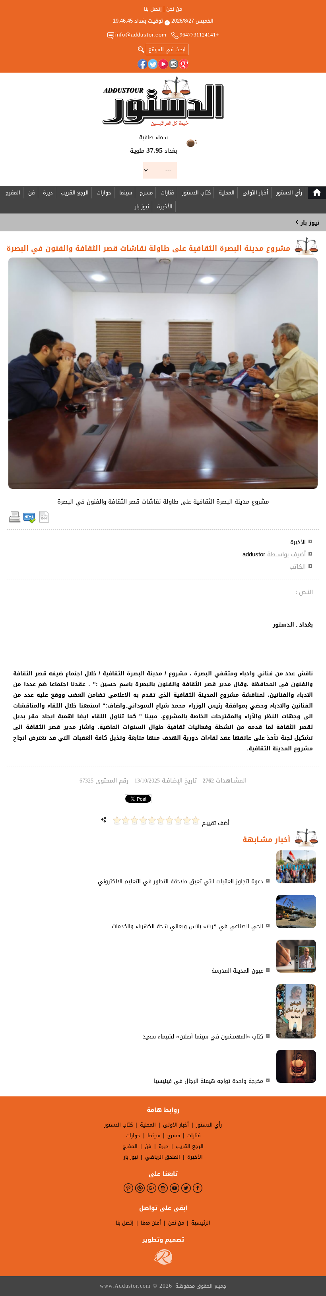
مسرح (146, 193)
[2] (186, 820)
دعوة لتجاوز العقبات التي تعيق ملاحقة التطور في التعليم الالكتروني (180, 881)
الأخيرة (165, 207)
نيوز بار (142, 207)
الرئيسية (200, 1223)
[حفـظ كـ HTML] (29, 521)
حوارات (104, 193)
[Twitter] (152, 64)
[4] (169, 820)
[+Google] (183, 64)
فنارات (167, 193)
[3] (178, 820)
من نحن (174, 9)
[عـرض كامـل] (296, 881)
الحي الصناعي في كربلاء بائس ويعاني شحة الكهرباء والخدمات (187, 926)
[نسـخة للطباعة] (14, 521)
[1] (195, 820)
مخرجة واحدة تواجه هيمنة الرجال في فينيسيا (208, 1081)
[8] (134, 820)
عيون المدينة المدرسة (237, 970)
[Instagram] (173, 64)
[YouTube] (163, 64)
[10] (117, 820)
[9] (125, 820)
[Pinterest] (128, 1188)
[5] (160, 820)
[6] (151, 820)
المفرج (13, 193)
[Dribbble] (140, 1188)
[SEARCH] (141, 49)
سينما (125, 193)
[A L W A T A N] (163, 101)
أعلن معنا (151, 1223)
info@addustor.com (141, 35)
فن (31, 193)
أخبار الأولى (255, 193)
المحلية (227, 193)
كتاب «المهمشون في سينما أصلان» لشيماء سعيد (203, 1036)
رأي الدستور (289, 193)
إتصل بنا (153, 9)
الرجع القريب (75, 193)
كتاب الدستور (196, 193)
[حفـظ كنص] (44, 521)
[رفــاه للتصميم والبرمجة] (163, 1263)
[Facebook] (142, 64)
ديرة (48, 193)
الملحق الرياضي (162, 1157)
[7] (143, 820)
